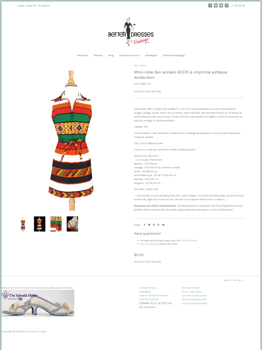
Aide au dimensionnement (153, 295)
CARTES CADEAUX (149, 299)
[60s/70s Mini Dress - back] (39, 224)
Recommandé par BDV (194, 299)
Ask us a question (150, 243)
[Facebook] (210, 5)
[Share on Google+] (158, 224)
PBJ (136, 65)
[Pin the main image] (154, 224)
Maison (98, 55)
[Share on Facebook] (144, 224)
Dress (143, 65)
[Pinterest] (227, 5)
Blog (111, 55)
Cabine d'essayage (174, 55)
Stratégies (151, 55)
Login (20, 5)
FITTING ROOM (188, 240)
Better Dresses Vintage (34, 331)
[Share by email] (163, 224)
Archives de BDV (191, 287)
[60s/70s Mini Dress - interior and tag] (72, 224)
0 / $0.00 (236, 5)
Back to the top (232, 280)
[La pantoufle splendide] (38, 315)
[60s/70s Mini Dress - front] (72, 137)
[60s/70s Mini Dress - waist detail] (56, 224)
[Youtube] (216, 5)
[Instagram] (221, 5)
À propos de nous (129, 55)
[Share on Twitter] (149, 224)
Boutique (82, 55)
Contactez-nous (148, 287)
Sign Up (31, 5)
